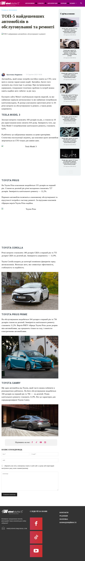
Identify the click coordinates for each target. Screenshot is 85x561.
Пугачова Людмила (14, 74)
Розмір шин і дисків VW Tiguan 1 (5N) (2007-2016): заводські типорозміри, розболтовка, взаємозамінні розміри (70, 97)
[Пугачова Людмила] (4, 74)
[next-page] (71, 172)
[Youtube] (41, 442)
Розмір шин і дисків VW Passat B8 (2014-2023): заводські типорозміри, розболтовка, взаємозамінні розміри (70, 140)
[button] (81, 3)
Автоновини (13, 10)
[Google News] (45, 442)
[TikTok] (36, 442)
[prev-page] (67, 172)
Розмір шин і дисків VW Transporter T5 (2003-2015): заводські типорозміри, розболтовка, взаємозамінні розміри (70, 53)
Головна (4, 10)
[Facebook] (32, 442)
